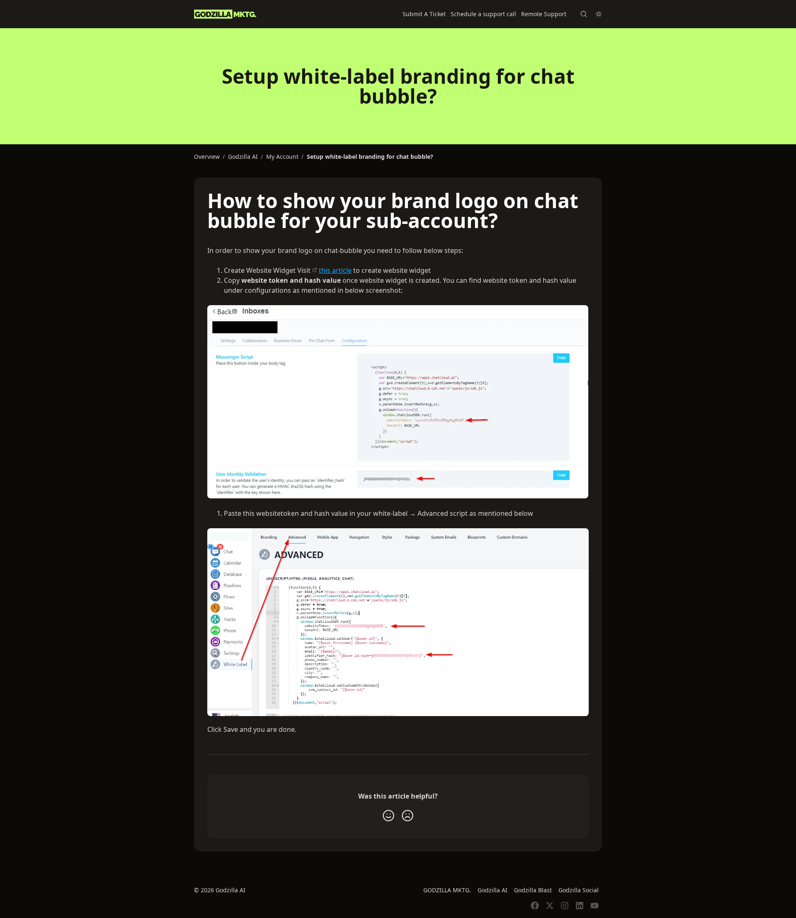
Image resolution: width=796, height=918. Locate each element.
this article (335, 270)
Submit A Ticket (424, 14)
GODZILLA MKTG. (447, 890)
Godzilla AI (492, 890)
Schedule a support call (483, 14)
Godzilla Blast (533, 890)
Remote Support (543, 14)
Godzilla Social (578, 890)
